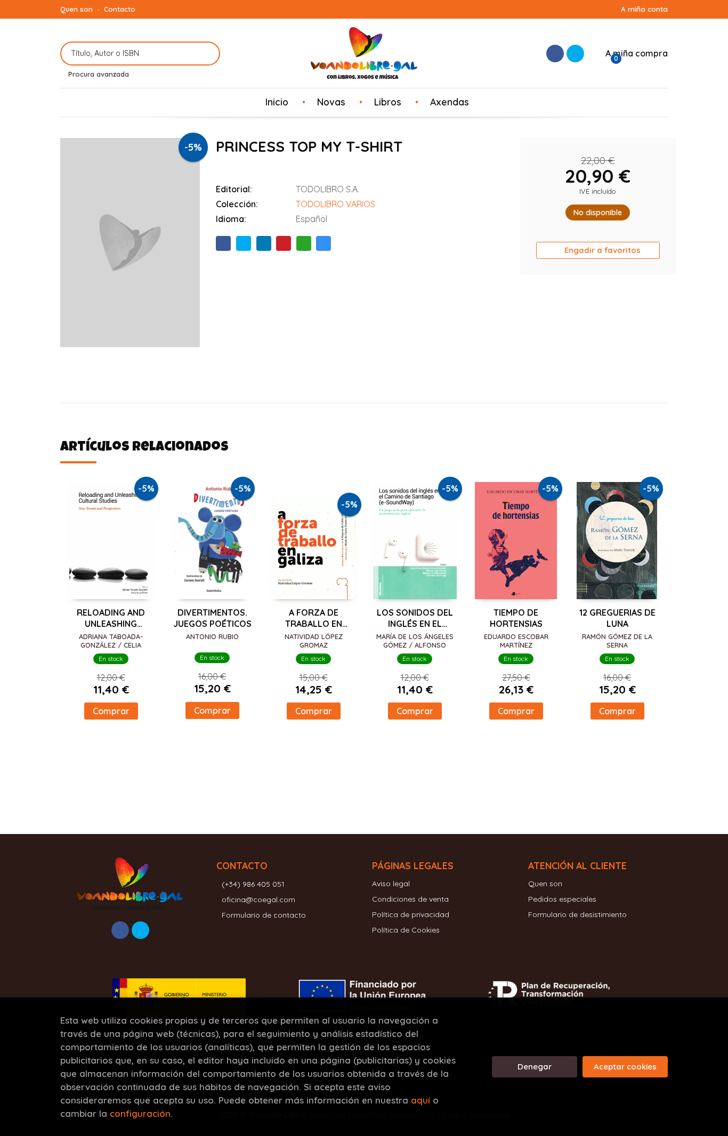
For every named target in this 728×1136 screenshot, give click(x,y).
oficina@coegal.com (258, 899)
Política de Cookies (406, 930)
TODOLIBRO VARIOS (335, 204)
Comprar (111, 711)
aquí (420, 1100)
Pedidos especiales (562, 899)
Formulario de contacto (264, 915)
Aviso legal (391, 883)
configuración (140, 1113)
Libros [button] (387, 102)
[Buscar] (205, 54)
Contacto (119, 9)
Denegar (534, 1066)
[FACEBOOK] (555, 53)
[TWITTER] (575, 53)
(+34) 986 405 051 (253, 884)
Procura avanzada (98, 74)
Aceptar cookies (625, 1066)
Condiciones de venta (410, 899)
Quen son (76, 9)
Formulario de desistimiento (577, 914)
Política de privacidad (410, 914)
